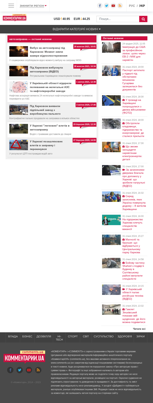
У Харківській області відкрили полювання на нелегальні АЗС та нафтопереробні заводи (50, 87)
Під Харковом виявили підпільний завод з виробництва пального (45, 110)
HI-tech (59, 338)
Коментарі (19, 382)
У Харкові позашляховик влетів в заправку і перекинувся (46, 145)
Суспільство (104, 336)
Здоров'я (125, 336)
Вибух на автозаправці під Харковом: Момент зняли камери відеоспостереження (48, 51)
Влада (13, 336)
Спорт (73, 336)
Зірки (140, 336)
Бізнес (27, 336)
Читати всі (139, 328)
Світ (86, 336)
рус (132, 5)
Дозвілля (44, 336)
